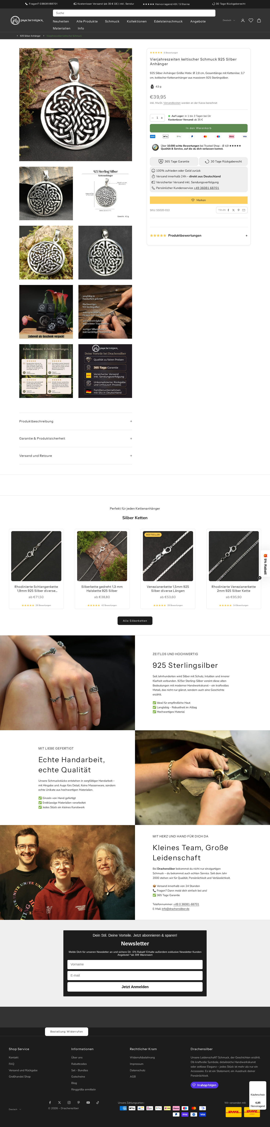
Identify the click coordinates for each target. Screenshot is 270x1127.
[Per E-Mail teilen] (243, 210)
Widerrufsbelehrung (142, 1057)
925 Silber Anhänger (30, 35)
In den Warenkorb (198, 128)
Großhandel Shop (20, 1076)
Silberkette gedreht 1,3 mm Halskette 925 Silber (102, 589)
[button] (265, 563)
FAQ (11, 1064)
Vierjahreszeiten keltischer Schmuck (64, 35)
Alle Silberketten (135, 621)
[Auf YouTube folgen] (88, 1102)
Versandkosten (172, 103)
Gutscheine (78, 1076)
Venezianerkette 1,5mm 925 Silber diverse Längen (168, 589)
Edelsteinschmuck (168, 21)
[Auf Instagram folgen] (69, 1102)
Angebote (198, 21)
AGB (133, 1076)
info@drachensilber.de (175, 909)
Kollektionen (137, 21)
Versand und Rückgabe (23, 1070)
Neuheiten (61, 21)
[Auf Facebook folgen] (50, 1102)
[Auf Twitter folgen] (59, 1102)
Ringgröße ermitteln (83, 1089)
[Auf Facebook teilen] (228, 210)
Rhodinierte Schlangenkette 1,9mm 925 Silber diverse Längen (36, 589)
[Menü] (264, 1083)
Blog (74, 1083)
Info (81, 28)
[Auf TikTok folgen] (98, 1102)
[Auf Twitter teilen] (233, 210)
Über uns (76, 1057)
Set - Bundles (79, 1070)
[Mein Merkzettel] (251, 20)
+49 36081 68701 (206, 188)
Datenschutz (137, 1070)
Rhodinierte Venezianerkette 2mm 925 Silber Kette (234, 589)
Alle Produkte (87, 21)
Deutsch (227, 20)
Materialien (62, 28)
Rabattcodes (79, 1064)
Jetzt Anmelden (135, 987)
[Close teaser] (260, 578)
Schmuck (112, 21)
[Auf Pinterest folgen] (78, 1102)
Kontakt (13, 1057)
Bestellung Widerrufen (66, 1031)
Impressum (136, 1064)
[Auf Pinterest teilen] (238, 210)
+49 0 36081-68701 (186, 904)
